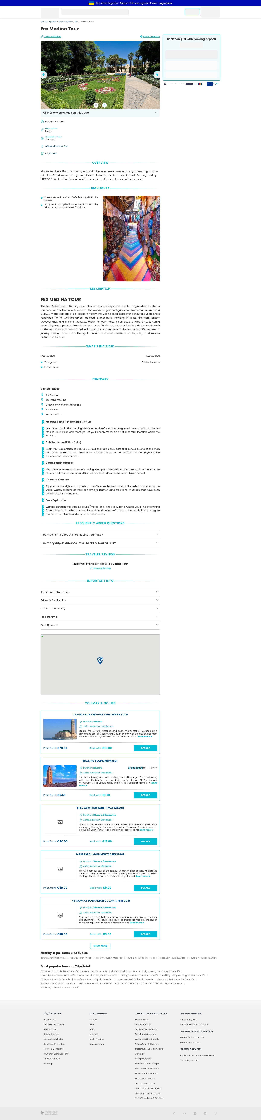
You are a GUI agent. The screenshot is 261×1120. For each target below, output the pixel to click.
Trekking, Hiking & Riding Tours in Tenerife (184, 975)
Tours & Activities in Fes (53, 957)
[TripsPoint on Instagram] (205, 1113)
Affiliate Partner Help (190, 1042)
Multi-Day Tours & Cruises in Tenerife (60, 987)
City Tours (51, 153)
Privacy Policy (51, 1029)
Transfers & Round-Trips (147, 1063)
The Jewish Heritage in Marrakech (100, 808)
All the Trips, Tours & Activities (149, 1098)
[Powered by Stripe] (183, 84)
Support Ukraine (129, 3)
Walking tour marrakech (100, 761)
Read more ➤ (145, 736)
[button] (100, 661)
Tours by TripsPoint (48, 21)
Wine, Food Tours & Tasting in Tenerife (162, 983)
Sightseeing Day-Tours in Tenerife (162, 971)
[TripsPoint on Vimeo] (215, 1113)
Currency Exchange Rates (56, 1053)
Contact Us (49, 1019)
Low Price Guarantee (54, 1044)
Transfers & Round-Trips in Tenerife (93, 979)
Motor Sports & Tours (145, 1078)
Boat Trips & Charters (145, 1034)
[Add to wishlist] (96, 105)
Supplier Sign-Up (188, 1019)
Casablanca (107, 726)
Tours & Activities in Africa (203, 957)
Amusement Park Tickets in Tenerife (134, 979)
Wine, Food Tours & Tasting (148, 1088)
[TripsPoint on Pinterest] (174, 1113)
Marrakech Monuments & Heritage (100, 854)
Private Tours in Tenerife (95, 971)
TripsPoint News (52, 1058)
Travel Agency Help (189, 1060)
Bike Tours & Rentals (145, 1083)
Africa (60, 21)
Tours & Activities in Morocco (141, 957)
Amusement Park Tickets (147, 1068)
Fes (76, 21)
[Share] (104, 105)
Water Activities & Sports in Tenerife (98, 975)
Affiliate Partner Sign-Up (192, 1037)
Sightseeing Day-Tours (146, 1029)
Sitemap (48, 1063)
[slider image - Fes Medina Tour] (100, 75)
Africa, (49, 146)
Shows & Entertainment (146, 1073)
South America (97, 1039)
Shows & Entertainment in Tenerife (176, 979)
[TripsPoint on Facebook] (195, 1113)
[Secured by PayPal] (213, 84)
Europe (93, 1019)
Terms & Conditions (53, 1048)
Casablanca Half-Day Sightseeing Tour (100, 714)
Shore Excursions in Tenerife (126, 971)
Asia (92, 1024)
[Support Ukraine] (91, 3)
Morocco (69, 21)
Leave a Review (52, 36)
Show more (100, 945)
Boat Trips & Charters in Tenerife (58, 975)
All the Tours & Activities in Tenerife (60, 971)
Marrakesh (106, 772)
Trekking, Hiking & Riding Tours (149, 1048)
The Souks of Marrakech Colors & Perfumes (100, 900)
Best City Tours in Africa (173, 957)
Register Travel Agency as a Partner (197, 1055)
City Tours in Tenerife (127, 983)
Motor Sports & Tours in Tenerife (58, 983)
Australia (94, 1034)
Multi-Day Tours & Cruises (147, 1093)
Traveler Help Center (54, 1024)
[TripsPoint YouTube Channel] (184, 1113)
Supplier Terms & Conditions (194, 1024)
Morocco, (58, 146)
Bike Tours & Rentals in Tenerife (95, 983)
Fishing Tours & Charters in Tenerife (140, 975)
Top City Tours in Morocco (109, 957)
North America (97, 1044)
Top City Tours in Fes (80, 957)
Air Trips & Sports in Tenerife (56, 979)
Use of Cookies (51, 1034)
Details (145, 748)
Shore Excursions (143, 1024)
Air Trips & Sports (143, 1058)
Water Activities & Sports (147, 1039)
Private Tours (141, 1019)
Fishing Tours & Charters (147, 1044)
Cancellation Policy (53, 1039)
